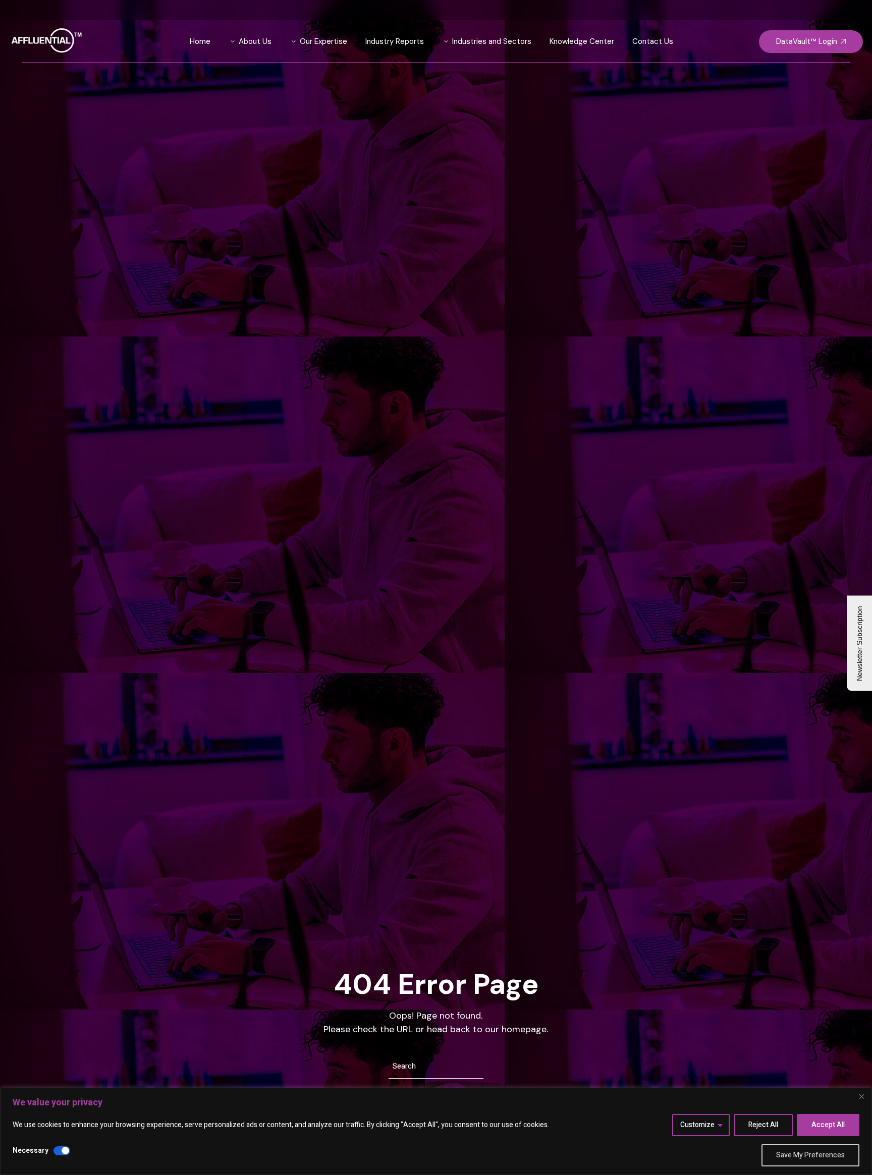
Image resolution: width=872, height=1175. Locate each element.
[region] (436, 1131)
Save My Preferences (810, 1155)
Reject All (763, 1125)
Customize (697, 1125)
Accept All (828, 1125)
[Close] (861, 1096)
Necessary (30, 1150)
